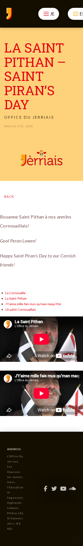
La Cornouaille (15, 293)
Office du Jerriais (29, 117)
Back (9, 196)
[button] (48, 14)
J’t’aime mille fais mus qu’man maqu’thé (33, 304)
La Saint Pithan (16, 298)
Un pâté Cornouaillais (20, 309)
